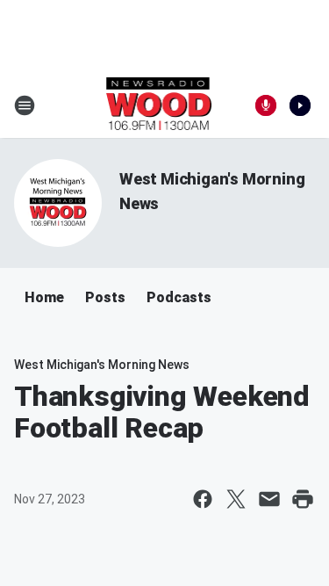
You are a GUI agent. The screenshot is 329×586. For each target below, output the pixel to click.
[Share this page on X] (236, 499)
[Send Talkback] (265, 105)
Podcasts (179, 297)
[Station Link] (159, 105)
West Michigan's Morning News (102, 365)
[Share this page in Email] (269, 499)
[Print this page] (302, 499)
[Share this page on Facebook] (202, 499)
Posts (105, 297)
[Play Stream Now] (300, 105)
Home (44, 297)
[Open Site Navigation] (24, 105)
